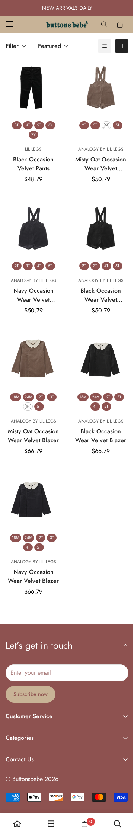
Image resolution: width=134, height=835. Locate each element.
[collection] (49, 824)
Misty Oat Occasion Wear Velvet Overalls (96, 161)
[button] (114, 24)
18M (14, 388)
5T (37, 122)
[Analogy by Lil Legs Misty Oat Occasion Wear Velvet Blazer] (32, 352)
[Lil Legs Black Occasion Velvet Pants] (32, 86)
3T (15, 122)
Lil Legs (31, 147)
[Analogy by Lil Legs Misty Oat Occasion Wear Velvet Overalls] (97, 86)
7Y (32, 132)
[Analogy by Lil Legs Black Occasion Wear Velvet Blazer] (97, 352)
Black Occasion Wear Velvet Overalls (96, 290)
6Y (49, 122)
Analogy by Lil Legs (96, 147)
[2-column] (116, 46)
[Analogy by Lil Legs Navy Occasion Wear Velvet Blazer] (32, 490)
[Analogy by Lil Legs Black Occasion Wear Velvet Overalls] (97, 224)
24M (27, 388)
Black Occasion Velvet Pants (32, 161)
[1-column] (99, 46)
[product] (16, 823)
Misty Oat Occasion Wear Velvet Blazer (31, 427)
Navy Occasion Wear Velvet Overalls (32, 290)
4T (26, 122)
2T (80, 122)
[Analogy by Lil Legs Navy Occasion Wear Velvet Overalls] (32, 224)
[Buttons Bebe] (64, 24)
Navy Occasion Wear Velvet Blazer (31, 565)
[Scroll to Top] (115, 795)
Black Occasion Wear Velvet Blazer (96, 427)
